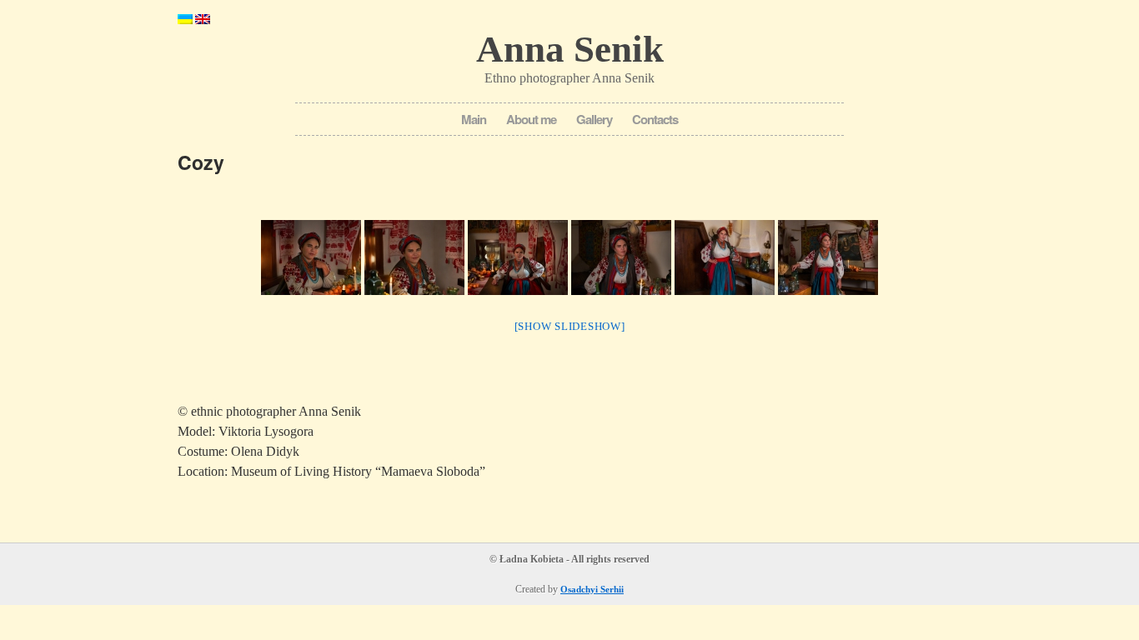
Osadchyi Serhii (592, 589)
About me (531, 119)
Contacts (655, 119)
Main (473, 119)
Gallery (594, 119)
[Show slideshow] (569, 326)
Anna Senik (570, 49)
